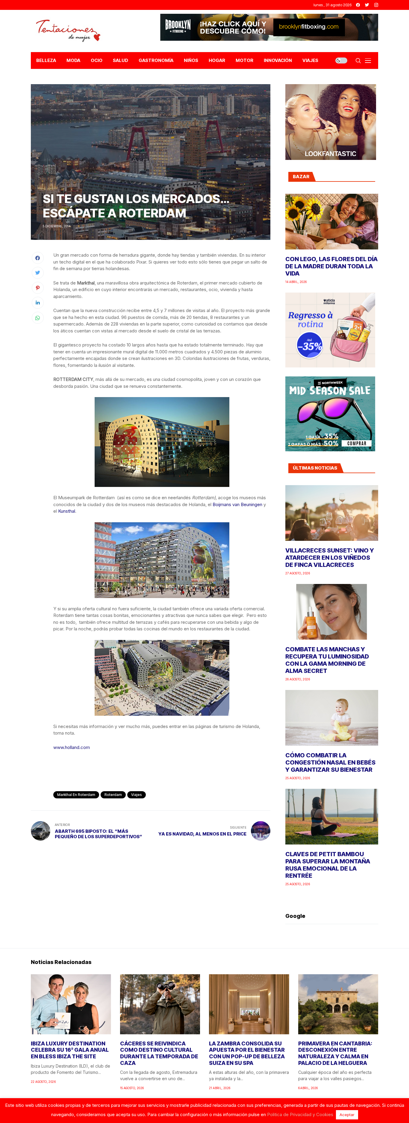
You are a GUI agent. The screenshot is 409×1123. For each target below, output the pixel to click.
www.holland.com (71, 747)
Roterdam (113, 794)
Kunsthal (66, 511)
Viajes (136, 794)
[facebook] (358, 5)
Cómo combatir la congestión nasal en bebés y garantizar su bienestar (330, 762)
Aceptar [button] (347, 1114)
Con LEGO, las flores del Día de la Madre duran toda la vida (331, 266)
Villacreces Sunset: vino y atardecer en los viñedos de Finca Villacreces (329, 557)
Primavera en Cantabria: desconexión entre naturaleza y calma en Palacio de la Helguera (335, 1053)
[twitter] (367, 5)
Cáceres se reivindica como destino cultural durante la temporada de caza (159, 1053)
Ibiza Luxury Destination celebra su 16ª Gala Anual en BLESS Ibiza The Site (70, 1050)
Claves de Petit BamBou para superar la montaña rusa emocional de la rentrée (327, 864)
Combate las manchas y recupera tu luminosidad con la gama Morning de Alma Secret (327, 660)
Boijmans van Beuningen (237, 504)
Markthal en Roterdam (76, 794)
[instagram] (376, 5)
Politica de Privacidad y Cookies (300, 1114)
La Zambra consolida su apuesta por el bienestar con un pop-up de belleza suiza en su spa (247, 1053)
